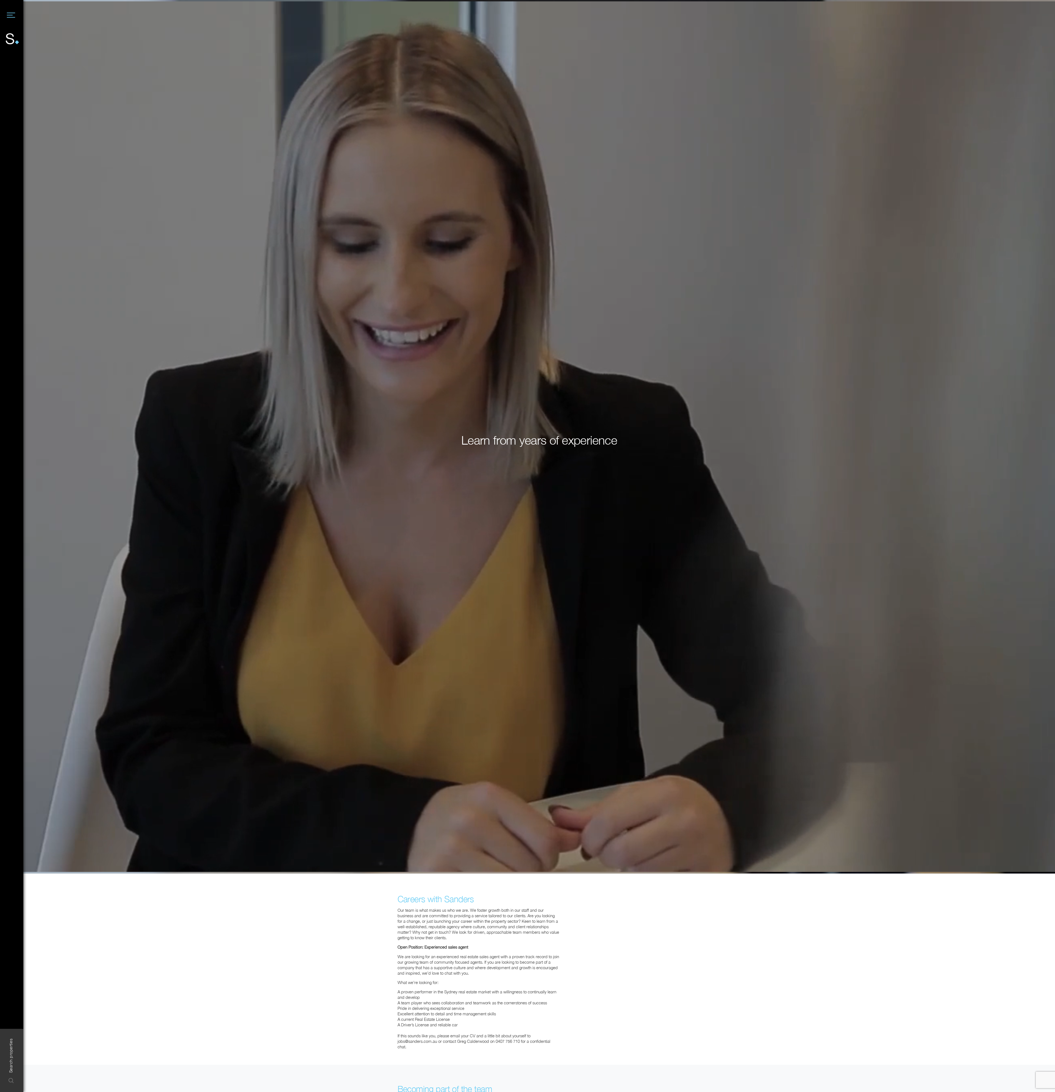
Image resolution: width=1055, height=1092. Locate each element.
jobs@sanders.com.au (417, 1041)
